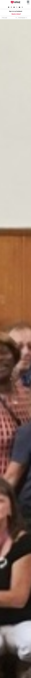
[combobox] (9, 17)
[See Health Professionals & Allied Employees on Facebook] (8, 7)
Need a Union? (16, 14)
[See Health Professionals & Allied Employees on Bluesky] (14, 7)
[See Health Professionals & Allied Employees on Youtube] (19, 7)
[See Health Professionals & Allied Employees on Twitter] (17, 7)
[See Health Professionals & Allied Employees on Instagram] (11, 7)
